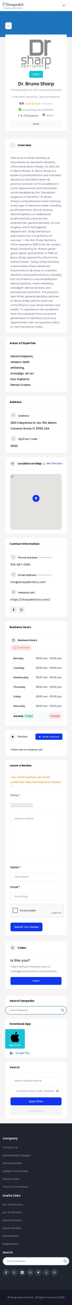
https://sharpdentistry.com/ (30, 599)
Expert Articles (12, 1228)
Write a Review (50, 736)
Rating (15, 795)
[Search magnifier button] (62, 1010)
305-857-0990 (20, 564)
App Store (15, 1045)
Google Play (22, 1053)
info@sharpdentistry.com (28, 582)
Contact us (10, 1147)
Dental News (11, 1236)
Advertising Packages (17, 1155)
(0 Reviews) (30, 115)
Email (15, 887)
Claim (36, 74)
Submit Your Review (26, 927)
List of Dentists (12, 1212)
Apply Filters (36, 1101)
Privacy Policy (11, 1179)
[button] (36, 498)
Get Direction (54, 463)
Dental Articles (12, 1220)
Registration (11, 1244)
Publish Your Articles (15, 1171)
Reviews (47, 103)
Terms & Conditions (15, 1186)
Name (15, 867)
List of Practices (13, 1204)
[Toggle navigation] (64, 5)
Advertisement (12, 1163)
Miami (50, 115)
